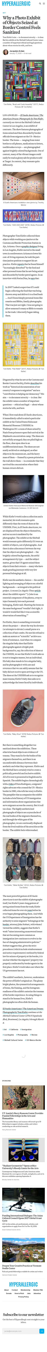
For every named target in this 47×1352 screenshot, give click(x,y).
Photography (23, 1035)
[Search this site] (40, 3)
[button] (25, 1290)
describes (34, 383)
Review (34, 1035)
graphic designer (29, 246)
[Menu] (44, 3)
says (33, 278)
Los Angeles (9, 1035)
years (29, 910)
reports (20, 264)
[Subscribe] (41, 1331)
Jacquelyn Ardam (17, 51)
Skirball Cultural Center (13, 1040)
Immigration (27, 1029)
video (11, 784)
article (38, 590)
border (6, 924)
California (14, 1029)
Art (4, 13)
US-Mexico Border (34, 1040)
